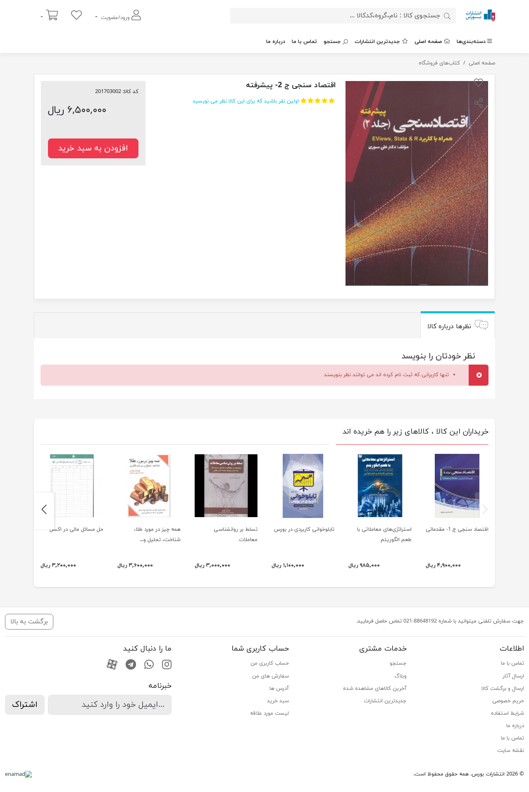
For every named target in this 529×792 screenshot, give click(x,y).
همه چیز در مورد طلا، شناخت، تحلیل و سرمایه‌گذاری (157, 540)
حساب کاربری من (269, 663)
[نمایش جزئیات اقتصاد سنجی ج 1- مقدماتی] (457, 486)
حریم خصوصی (508, 701)
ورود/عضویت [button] (115, 17)
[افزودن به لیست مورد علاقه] (478, 84)
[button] (478, 104)
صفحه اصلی (428, 41)
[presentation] (485, 511)
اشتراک (25, 705)
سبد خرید (278, 701)
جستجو (332, 41)
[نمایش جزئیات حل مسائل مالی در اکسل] (72, 486)
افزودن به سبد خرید (93, 148)
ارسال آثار (513, 676)
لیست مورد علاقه (269, 713)
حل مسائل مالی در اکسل (76, 529)
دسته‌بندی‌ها (471, 41)
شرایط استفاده (507, 713)
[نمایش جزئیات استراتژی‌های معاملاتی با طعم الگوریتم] (379, 486)
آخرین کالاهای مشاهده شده (374, 688)
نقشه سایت (510, 750)
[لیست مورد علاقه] (76, 16)
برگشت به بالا (29, 621)
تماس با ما (304, 41)
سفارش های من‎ (270, 676)
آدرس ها (279, 688)
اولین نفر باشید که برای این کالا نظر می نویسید (246, 101)
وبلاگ (400, 676)
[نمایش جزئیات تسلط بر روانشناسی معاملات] (226, 486)
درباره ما (275, 41)
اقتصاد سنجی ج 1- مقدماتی (457, 529)
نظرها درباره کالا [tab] (449, 326)
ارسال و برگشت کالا (502, 688)
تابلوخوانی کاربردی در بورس (304, 529)
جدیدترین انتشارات (377, 41)
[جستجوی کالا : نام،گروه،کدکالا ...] (447, 16)
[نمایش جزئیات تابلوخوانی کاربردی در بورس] (303, 486)
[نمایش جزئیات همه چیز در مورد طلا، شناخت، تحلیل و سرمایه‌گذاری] (148, 486)
